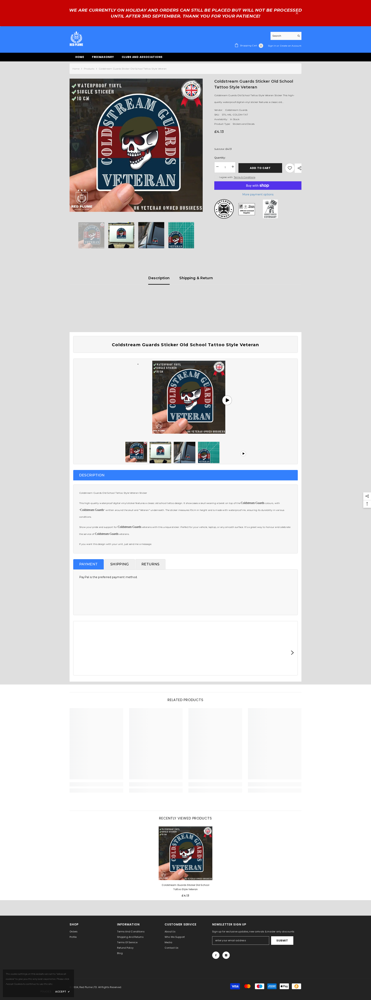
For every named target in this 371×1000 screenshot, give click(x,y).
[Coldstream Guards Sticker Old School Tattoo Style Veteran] (185, 853)
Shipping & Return (196, 278)
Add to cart (259, 168)
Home (75, 68)
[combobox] (283, 36)
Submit (282, 940)
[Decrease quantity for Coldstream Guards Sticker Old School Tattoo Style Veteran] (217, 166)
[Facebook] (216, 955)
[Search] (286, 36)
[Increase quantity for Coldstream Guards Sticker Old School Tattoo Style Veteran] (233, 166)
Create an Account (290, 45)
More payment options (257, 194)
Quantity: (220, 157)
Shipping (119, 564)
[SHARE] (298, 168)
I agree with (226, 177)
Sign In (272, 45)
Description (159, 278)
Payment (88, 564)
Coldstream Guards (236, 110)
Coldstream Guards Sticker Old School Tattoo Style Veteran (185, 887)
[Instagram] (226, 955)
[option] (136, 145)
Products (89, 68)
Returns (150, 564)
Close (297, 13)
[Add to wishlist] (290, 168)
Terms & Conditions (244, 177)
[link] (96, 784)
